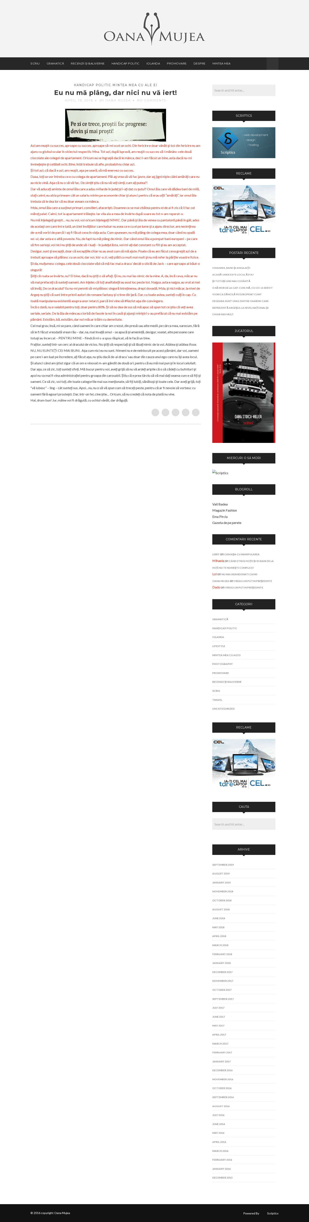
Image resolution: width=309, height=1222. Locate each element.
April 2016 (219, 1141)
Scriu (35, 63)
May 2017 (218, 1025)
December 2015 (222, 1177)
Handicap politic (126, 63)
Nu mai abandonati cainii (240, 574)
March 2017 (220, 1043)
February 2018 (222, 954)
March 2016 (220, 1150)
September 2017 (223, 998)
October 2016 (221, 1088)
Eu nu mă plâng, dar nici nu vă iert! (115, 93)
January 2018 (221, 963)
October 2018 (221, 900)
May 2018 (218, 927)
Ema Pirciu (220, 516)
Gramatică (55, 63)
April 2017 (219, 1034)
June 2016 (218, 1124)
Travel (217, 699)
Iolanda (153, 63)
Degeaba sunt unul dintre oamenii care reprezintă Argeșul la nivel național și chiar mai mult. (240, 307)
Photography (222, 663)
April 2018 (219, 936)
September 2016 (223, 1097)
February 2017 (222, 1052)
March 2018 (220, 945)
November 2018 (222, 891)
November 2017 (222, 980)
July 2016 (218, 1115)
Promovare (177, 63)
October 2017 (221, 989)
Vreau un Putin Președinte (253, 581)
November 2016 (222, 1079)
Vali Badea (220, 504)
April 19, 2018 (79, 100)
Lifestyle (218, 646)
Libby (215, 554)
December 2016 (222, 1070)
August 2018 (221, 909)
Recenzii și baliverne (88, 63)
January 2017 (221, 1061)
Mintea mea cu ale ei (134, 85)
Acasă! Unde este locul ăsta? (233, 274)
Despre (200, 63)
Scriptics (273, 1213)
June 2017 (218, 1016)
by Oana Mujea (115, 100)
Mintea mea (222, 63)
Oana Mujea (220, 581)
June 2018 (218, 918)
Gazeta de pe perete (226, 523)
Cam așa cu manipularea (242, 554)
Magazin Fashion (224, 510)
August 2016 (221, 1106)
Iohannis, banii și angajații (231, 267)
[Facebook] (260, 63)
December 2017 (222, 972)
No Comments (151, 100)
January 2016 (221, 1168)
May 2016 (218, 1132)
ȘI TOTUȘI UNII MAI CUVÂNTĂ (231, 281)
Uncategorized (223, 708)
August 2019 (221, 873)
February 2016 (222, 1159)
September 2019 (223, 864)
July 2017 (218, 1007)
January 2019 (221, 882)
